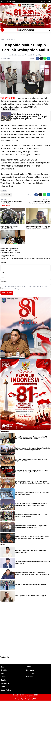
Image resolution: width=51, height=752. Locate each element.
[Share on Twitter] (41, 58)
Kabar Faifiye (5, 690)
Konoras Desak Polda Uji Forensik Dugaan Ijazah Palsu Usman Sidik (38, 227)
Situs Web (3, 282)
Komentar (4, 262)
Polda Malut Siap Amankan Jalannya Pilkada (9, 227)
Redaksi (1, 659)
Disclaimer (1, 662)
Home (2, 667)
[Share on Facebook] (37, 58)
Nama (3, 272)
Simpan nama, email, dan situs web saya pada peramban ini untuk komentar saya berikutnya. (24, 288)
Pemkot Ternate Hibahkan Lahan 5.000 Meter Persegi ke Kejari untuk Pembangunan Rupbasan (32, 482)
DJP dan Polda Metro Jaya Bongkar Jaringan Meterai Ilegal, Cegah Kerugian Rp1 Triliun (29, 116)
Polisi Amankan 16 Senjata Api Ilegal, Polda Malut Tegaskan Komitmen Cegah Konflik (32, 449)
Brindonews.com (27, 695)
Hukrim (3, 680)
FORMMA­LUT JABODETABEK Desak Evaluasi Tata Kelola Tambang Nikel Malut (31, 471)
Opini (2, 687)
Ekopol (3, 677)
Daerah (3, 673)
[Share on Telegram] (48, 58)
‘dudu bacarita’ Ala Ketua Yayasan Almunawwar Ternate (40, 202)
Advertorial (4, 683)
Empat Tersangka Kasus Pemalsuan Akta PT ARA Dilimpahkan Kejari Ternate (10, 250)
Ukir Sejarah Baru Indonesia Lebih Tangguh (30, 596)
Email (2, 277)
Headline (4, 670)
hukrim (4, 191)
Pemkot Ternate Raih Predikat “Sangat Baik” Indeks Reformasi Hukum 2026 (31, 526)
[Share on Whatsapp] (45, 58)
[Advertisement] (25, 726)
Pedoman (30, 673)
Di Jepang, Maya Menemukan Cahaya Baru (30, 584)
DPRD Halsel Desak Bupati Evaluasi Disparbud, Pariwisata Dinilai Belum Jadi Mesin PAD (32, 537)
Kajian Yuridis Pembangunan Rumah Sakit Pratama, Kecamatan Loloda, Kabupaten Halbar (32, 573)
